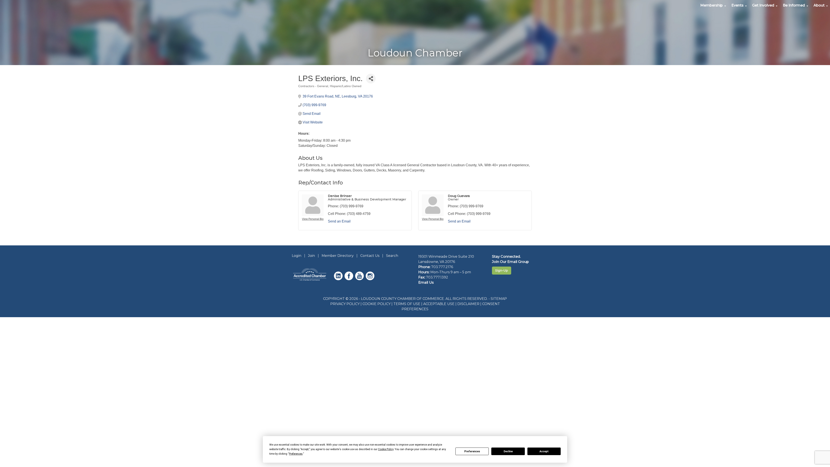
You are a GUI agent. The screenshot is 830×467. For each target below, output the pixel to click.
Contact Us (369, 256)
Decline (508, 451)
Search (392, 256)
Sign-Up (501, 270)
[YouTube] (360, 279)
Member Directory (338, 256)
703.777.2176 (442, 267)
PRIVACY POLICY (345, 304)
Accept (544, 451)
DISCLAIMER (468, 304)
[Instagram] (370, 279)
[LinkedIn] (339, 279)
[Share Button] (371, 78)
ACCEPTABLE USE (439, 304)
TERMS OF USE (406, 304)
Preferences (472, 451)
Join (311, 256)
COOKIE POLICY (376, 304)
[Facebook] (349, 279)
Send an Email (339, 221)
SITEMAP (499, 299)
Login (296, 256)
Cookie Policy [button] (385, 449)
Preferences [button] (296, 453)
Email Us (426, 282)
